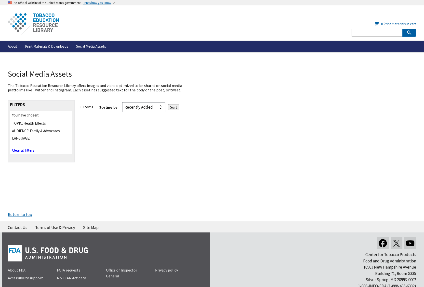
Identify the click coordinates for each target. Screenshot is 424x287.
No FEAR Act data (71, 277)
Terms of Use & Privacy (55, 227)
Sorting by (108, 107)
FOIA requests (68, 270)
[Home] (33, 24)
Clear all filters (23, 150)
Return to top (20, 214)
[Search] (409, 33)
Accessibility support (25, 277)
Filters (17, 104)
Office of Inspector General (121, 273)
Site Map (91, 227)
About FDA (17, 270)
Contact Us (17, 227)
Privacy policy (166, 270)
